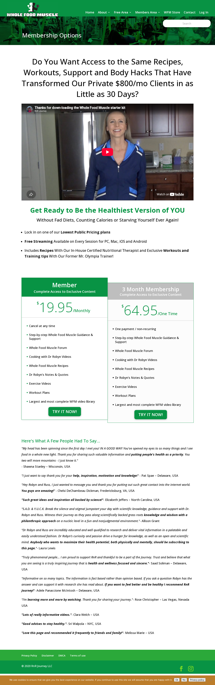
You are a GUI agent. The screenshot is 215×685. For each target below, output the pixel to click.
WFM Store (172, 12)
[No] (210, 680)
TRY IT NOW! (64, 411)
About (102, 12)
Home (89, 12)
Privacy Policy (29, 655)
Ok (176, 679)
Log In (203, 12)
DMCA (61, 655)
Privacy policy (197, 679)
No (184, 679)
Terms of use (77, 655)
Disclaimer (48, 655)
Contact (190, 12)
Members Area (146, 12)
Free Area (121, 12)
